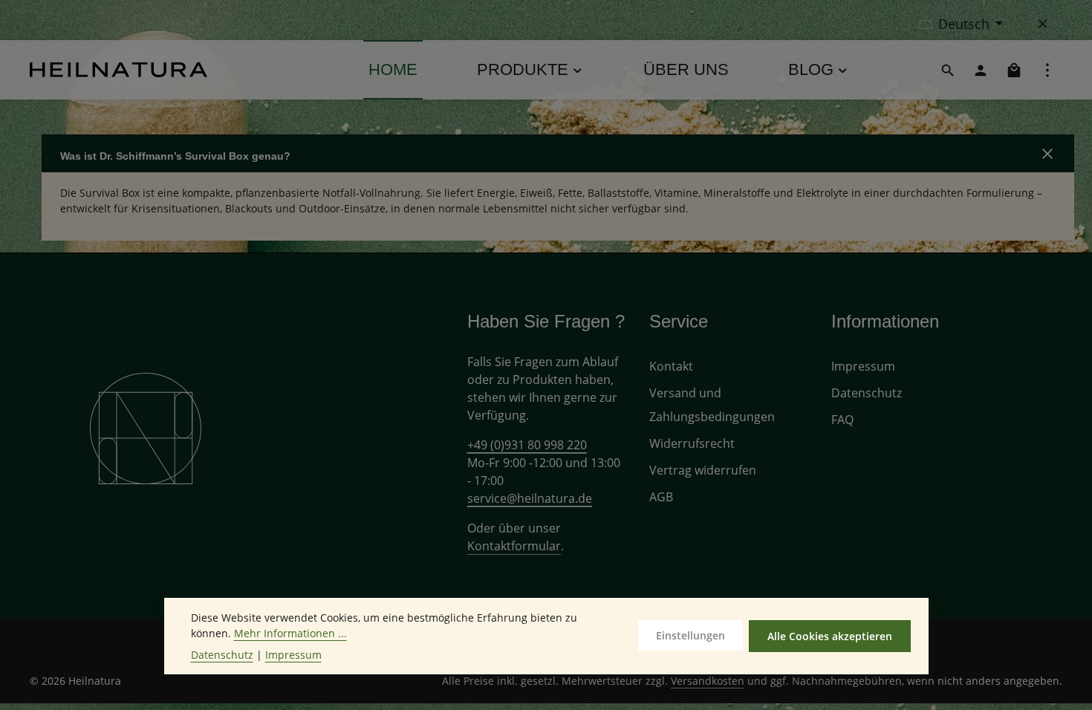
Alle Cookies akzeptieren (829, 636)
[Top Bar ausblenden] (1043, 23)
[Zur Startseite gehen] (118, 70)
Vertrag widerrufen (702, 470)
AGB (661, 497)
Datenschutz (866, 393)
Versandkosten (707, 681)
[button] (558, 153)
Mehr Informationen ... (290, 633)
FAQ (842, 419)
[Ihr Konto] (980, 70)
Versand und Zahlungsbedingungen (712, 405)
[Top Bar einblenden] (1047, 70)
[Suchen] (948, 70)
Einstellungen (690, 635)
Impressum (863, 366)
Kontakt (671, 366)
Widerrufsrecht (692, 443)
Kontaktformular (514, 546)
